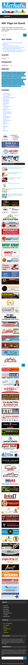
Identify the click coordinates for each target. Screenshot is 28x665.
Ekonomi (5, 104)
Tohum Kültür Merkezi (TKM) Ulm (8, 84)
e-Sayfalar (5, 614)
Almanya (6, 72)
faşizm (15, 75)
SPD (8, 82)
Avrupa (15, 72)
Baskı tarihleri (6, 99)
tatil (22, 82)
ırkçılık (19, 86)
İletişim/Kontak (6, 616)
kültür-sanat (4, 79)
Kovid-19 (11, 77)
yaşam (6, 86)
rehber (3, 81)
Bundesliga (10, 74)
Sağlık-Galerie (6, 123)
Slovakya (21, 81)
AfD (3, 72)
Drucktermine (6, 103)
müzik (20, 79)
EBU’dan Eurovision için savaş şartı (10, 45)
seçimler (16, 81)
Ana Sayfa (5, 605)
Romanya (8, 81)
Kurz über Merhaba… (7, 112)
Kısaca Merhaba (6, 109)
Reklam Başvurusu (7, 120)
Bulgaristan (4, 74)
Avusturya (21, 72)
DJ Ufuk (19, 74)
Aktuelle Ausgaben (7, 94)
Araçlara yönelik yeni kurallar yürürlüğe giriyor (13, 51)
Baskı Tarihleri (6, 611)
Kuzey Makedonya (17, 77)
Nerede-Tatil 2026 (7, 117)
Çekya (15, 86)
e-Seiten (5, 630)
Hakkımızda (6, 607)
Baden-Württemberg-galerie (9, 97)
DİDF (23, 74)
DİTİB (3, 75)
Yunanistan (11, 86)
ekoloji (6, 75)
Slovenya (4, 82)
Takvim (4, 127)
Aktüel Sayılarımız (7, 93)
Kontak (4, 110)
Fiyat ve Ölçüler (6, 106)
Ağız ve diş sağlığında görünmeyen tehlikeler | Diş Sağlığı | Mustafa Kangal (15, 195)
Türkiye (17, 84)
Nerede (4, 114)
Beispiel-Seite (6, 102)
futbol (18, 75)
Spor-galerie (5, 126)
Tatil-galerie (5, 130)
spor (11, 82)
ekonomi (10, 75)
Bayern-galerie (6, 100)
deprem (14, 74)
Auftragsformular (6, 96)
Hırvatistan (23, 75)
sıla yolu (14, 82)
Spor (4, 124)
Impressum (5, 107)
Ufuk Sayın (22, 84)
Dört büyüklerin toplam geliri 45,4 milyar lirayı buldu (14, 50)
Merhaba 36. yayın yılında (13, 183)
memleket (15, 79)
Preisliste (5, 119)
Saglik (4, 122)
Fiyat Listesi (6, 609)
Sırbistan (19, 82)
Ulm (3, 86)
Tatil (4, 129)
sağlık (12, 81)
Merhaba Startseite (7, 113)
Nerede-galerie (6, 116)
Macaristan (10, 79)
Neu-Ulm (24, 79)
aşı (24, 72)
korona (6, 77)
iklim (3, 77)
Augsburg (11, 72)
